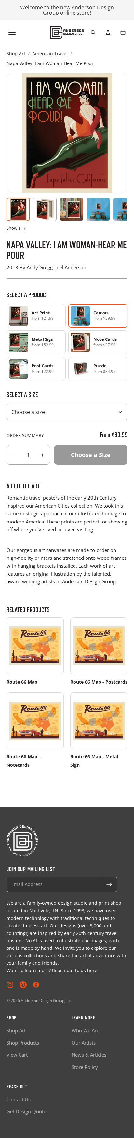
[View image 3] (71, 209)
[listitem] (36, 316)
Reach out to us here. (75, 970)
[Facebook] (36, 984)
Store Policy (85, 1067)
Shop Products (23, 1043)
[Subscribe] (109, 884)
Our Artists (84, 1043)
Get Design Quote (26, 1111)
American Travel (50, 54)
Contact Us (19, 1099)
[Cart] (122, 32)
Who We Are (85, 1030)
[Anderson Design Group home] (67, 32)
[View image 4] (98, 209)
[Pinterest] (23, 984)
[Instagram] (10, 984)
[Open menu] (12, 32)
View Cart (17, 1055)
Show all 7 (16, 228)
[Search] (93, 32)
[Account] (108, 32)
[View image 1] (18, 209)
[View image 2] (45, 209)
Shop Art (16, 54)
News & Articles (89, 1055)
